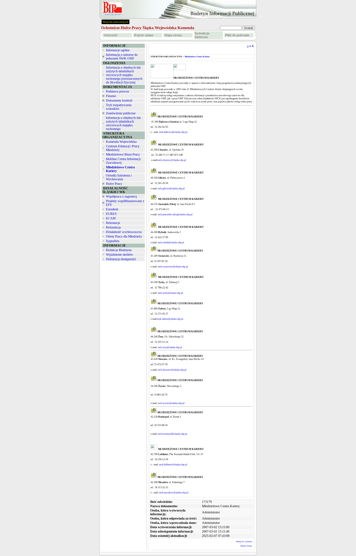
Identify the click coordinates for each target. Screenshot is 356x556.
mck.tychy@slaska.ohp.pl (170, 292)
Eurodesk (112, 209)
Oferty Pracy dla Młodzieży (124, 236)
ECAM (111, 218)
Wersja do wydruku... (245, 541)
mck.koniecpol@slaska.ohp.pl (172, 433)
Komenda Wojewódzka (121, 141)
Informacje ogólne (118, 50)
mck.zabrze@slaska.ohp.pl (170, 318)
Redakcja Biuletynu (119, 250)
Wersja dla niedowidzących (115, 22)
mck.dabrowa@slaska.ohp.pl (173, 132)
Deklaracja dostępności (121, 259)
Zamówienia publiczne (121, 113)
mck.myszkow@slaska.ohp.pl (173, 492)
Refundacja (113, 227)
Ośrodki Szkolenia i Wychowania (119, 177)
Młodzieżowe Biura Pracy (123, 154)
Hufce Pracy (114, 183)
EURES (111, 213)
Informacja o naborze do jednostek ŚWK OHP (122, 56)
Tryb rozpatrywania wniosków (118, 106)
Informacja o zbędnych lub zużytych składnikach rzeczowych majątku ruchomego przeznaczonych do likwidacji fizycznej (124, 75)
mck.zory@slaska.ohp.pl (170, 347)
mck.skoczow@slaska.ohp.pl (172, 369)
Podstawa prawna (117, 91)
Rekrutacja (113, 223)
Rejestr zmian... (247, 546)
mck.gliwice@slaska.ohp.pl (171, 188)
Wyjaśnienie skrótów (119, 254)
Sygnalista (112, 241)
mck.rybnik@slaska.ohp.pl (171, 242)
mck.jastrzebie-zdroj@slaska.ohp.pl (175, 214)
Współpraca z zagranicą (121, 196)
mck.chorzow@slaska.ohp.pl (172, 160)
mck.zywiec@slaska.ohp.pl (171, 403)
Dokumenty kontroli (119, 100)
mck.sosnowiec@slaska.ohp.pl (173, 266)
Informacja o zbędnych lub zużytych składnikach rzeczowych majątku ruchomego (123, 123)
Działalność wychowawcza (124, 232)
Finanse (111, 96)
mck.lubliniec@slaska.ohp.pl (173, 464)
